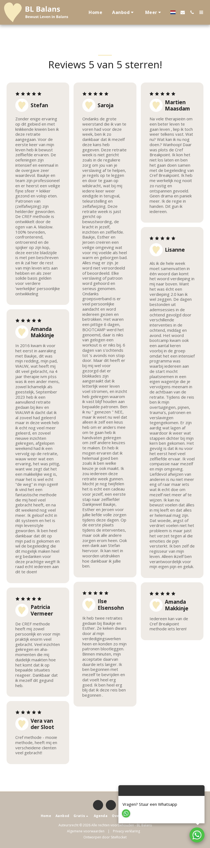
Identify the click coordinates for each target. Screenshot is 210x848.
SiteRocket (119, 837)
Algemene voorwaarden (85, 831)
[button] (124, 12)
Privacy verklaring (126, 831)
